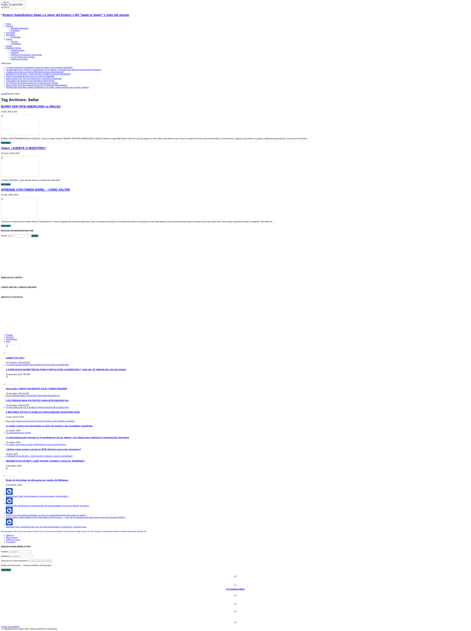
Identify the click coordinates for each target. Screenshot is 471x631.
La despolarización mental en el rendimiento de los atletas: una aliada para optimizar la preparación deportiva (53, 70)
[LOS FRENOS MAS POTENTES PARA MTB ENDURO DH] (33, 396)
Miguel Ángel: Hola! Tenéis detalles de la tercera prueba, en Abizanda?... (37, 496)
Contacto (15, 53)
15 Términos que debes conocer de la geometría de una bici (32, 83)
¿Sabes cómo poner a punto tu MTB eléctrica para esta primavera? (35, 72)
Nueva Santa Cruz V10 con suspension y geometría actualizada (34, 79)
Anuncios (53, 531)
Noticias (9, 26)
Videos (9, 39)
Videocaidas (97, 531)
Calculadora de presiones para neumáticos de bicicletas (30, 81)
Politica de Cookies (19, 59)
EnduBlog (15, 30)
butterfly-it (15, 627)
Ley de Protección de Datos (23, 57)
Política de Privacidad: (10, 565)
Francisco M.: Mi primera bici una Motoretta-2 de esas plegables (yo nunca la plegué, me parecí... (48, 506)
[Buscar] (2, 2)
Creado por (6, 627)
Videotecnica (116, 531)
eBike (128, 531)
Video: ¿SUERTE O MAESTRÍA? (23, 148)
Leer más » (6, 143)
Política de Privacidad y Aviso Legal (26, 55)
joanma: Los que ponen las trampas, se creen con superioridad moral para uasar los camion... (46, 515)
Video (15, 531)
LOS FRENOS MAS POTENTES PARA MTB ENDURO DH (37, 400)
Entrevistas (15, 37)
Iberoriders (10, 35)
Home (8, 24)
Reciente (10, 337)
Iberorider (133, 531)
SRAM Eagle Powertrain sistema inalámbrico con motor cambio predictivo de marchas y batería (47, 87)
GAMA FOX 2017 (15, 358)
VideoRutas (16, 44)
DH (145, 531)
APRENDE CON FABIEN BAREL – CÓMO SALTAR (35, 189)
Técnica (14, 41)
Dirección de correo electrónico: (15, 561)
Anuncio (19, 531)
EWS (91, 531)
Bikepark (109, 531)
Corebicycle (66, 531)
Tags (8, 341)
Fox (89, 531)
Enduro (72, 531)
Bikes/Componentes (19, 28)
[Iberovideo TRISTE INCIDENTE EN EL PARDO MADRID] (12, 384)
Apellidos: (5, 556)
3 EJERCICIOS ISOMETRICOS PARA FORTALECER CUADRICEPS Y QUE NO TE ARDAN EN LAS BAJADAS (66, 369)
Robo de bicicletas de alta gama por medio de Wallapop (30, 76)
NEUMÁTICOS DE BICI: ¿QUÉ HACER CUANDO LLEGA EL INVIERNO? (38, 74)
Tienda (9, 46)
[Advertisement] (74, 257)
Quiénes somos (17, 50)
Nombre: (4, 552)
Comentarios (11, 339)
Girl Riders (78, 531)
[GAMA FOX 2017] (12, 353)
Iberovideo (35, 531)
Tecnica (104, 531)
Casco (41, 531)
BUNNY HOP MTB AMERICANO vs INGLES (30, 106)
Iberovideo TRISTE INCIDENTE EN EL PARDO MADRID (36, 388)
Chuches (84, 531)
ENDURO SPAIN (13, 48)
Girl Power (10, 33)
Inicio (3, 94)
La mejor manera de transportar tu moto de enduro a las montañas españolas (39, 67)
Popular (9, 335)
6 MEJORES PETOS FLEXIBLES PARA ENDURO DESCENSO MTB (43, 412)
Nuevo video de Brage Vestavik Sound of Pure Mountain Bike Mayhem (36, 85)
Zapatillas (123, 531)
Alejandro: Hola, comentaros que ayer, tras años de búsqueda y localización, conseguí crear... (46, 527)
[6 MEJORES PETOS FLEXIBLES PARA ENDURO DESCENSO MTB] (37, 407)
